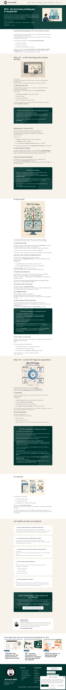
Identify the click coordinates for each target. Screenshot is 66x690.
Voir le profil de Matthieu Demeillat (26, 628)
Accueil (15, 30)
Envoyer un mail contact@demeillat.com (54, 669)
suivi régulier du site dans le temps (28, 324)
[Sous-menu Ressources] (54, 2)
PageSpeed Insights (40, 90)
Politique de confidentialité (33, 686)
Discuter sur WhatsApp (53, 675)
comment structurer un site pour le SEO (27, 186)
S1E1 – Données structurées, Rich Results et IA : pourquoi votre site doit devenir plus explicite (33, 657)
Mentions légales (22, 686)
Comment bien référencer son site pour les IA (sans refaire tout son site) (12, 656)
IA (15, 352)
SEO (43, 40)
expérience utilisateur (37, 552)
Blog (19, 30)
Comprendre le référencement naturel (33, 608)
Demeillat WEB (12, 2)
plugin (19, 139)
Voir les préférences (61, 685)
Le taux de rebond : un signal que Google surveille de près (52, 655)
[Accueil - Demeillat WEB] (5, 2)
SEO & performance (25, 30)
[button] (64, 677)
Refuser (53, 685)
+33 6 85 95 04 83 (51, 672)
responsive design (46, 150)
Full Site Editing (24, 328)
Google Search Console (29, 258)
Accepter (44, 685)
